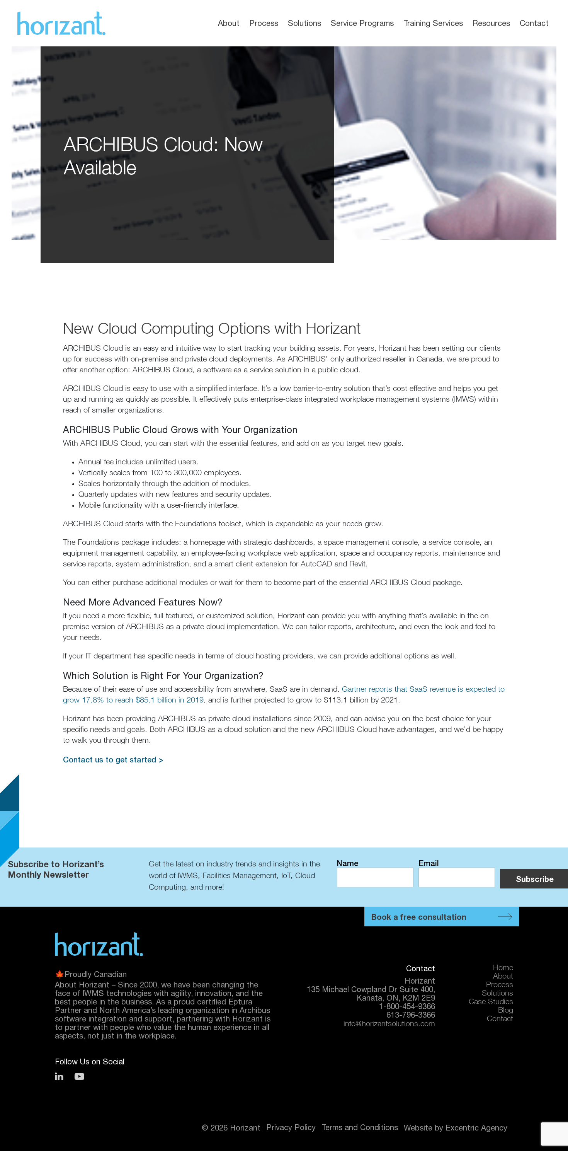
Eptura (240, 1001)
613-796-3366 (410, 1014)
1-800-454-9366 (407, 1006)
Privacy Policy (291, 1127)
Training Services (433, 23)
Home (503, 968)
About (229, 23)
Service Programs (362, 23)
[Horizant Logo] (99, 944)
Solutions (304, 23)
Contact (534, 23)
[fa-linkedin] (59, 1076)
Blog (505, 1011)
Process (263, 23)
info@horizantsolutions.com (389, 1024)
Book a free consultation (418, 916)
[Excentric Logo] (61, 23)
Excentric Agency (476, 1127)
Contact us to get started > (113, 759)
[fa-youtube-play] (79, 1076)
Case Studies (491, 1002)
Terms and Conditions (359, 1127)
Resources (491, 23)
